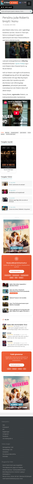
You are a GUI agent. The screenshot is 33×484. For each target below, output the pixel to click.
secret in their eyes (10, 134)
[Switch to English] (23, 2)
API (3, 429)
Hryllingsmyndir (24, 275)
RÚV (16, 277)
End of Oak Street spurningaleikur (12, 465)
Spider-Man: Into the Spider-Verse (17, 324)
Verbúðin (10, 341)
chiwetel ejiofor (14, 132)
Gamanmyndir (16, 275)
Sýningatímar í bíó (8, 447)
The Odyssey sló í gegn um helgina (13, 467)
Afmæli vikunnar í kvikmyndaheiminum (14, 470)
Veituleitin (5, 452)
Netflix (11, 277)
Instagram (6, 434)
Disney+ (21, 277)
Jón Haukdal (16, 326)
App (4, 425)
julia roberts (23, 132)
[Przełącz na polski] (25, 2)
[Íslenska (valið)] (20, 2)
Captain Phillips (20, 64)
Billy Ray (7, 132)
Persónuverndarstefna (9, 454)
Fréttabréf (6, 427)
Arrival (9, 333)
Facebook (5, 436)
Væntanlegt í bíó (7, 449)
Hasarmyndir (8, 275)
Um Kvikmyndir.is (8, 438)
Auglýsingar (6, 431)
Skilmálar (5, 456)
